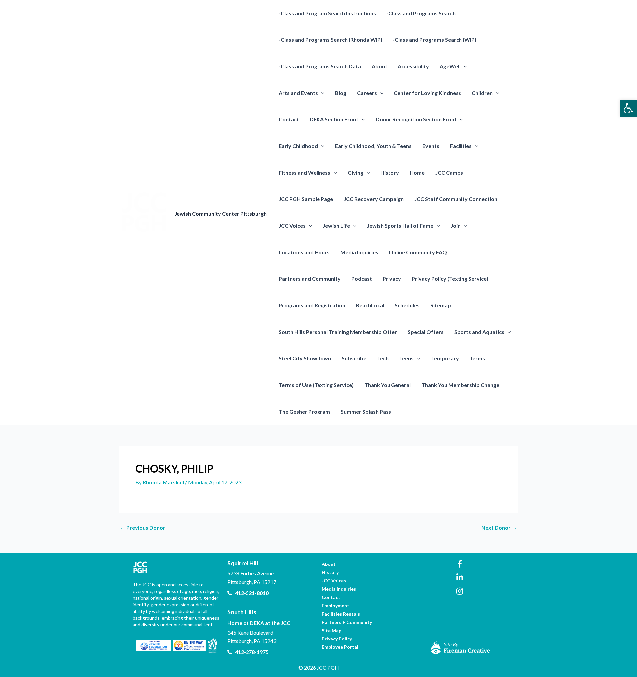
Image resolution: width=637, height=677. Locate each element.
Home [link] (417, 172)
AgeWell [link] (450, 66)
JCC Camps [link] (449, 172)
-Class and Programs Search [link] (421, 13)
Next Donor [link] (499, 527)
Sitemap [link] (440, 305)
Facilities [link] (461, 146)
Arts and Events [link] (298, 93)
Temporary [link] (445, 358)
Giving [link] (355, 172)
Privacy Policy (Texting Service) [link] (450, 278)
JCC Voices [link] (292, 225)
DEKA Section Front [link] (334, 119)
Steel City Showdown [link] (305, 358)
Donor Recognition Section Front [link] (416, 119)
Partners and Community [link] (310, 278)
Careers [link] (367, 93)
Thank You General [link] (387, 385)
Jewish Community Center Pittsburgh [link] (221, 213)
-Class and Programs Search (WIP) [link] (434, 40)
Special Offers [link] (426, 332)
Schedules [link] (407, 305)
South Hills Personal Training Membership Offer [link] (338, 332)
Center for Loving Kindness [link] (427, 93)
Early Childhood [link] (298, 146)
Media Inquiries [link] (359, 252)
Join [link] (455, 225)
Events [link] (430, 146)
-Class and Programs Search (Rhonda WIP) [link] (330, 40)
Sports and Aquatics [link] (479, 332)
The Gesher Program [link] (304, 411)
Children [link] (482, 93)
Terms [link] (477, 358)
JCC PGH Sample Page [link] (306, 199)
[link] (628, 108)
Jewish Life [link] (336, 225)
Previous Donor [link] (142, 527)
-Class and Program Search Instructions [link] (327, 13)
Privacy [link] (392, 278)
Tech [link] (383, 358)
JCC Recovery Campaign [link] (374, 199)
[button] (463, 66)
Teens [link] (406, 358)
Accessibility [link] (413, 66)
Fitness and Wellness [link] (304, 172)
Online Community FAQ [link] (418, 252)
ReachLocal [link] (370, 305)
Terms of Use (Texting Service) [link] (316, 385)
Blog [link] (340, 93)
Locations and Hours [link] (304, 252)
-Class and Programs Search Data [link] (320, 66)
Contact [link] (289, 119)
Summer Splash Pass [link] (366, 411)
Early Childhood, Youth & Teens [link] (373, 146)
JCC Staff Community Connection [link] (455, 199)
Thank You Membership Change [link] (460, 385)
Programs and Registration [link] (312, 305)
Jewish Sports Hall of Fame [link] (400, 225)
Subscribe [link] (354, 358)
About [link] (379, 66)
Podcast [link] (361, 278)
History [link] (389, 172)
